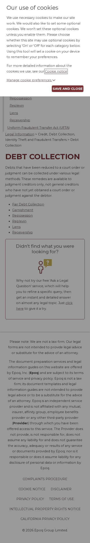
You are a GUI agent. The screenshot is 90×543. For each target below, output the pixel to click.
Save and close (68, 89)
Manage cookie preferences (29, 80)
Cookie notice (56, 71)
